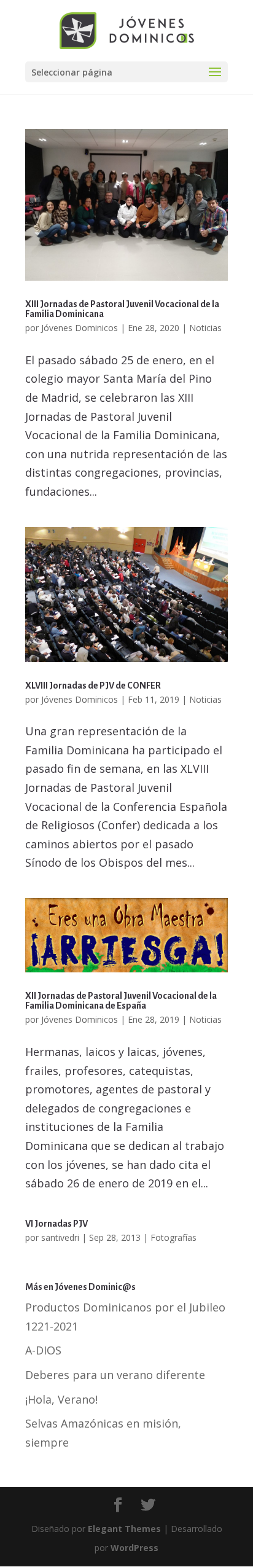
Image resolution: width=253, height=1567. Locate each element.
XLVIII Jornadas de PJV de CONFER (93, 685)
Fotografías (173, 1237)
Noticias (205, 328)
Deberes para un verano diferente (115, 1374)
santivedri (60, 1237)
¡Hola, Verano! (61, 1399)
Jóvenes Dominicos (79, 328)
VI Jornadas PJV (56, 1224)
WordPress (134, 1547)
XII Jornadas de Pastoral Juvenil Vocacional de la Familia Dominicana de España (121, 1000)
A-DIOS (43, 1350)
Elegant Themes (124, 1528)
